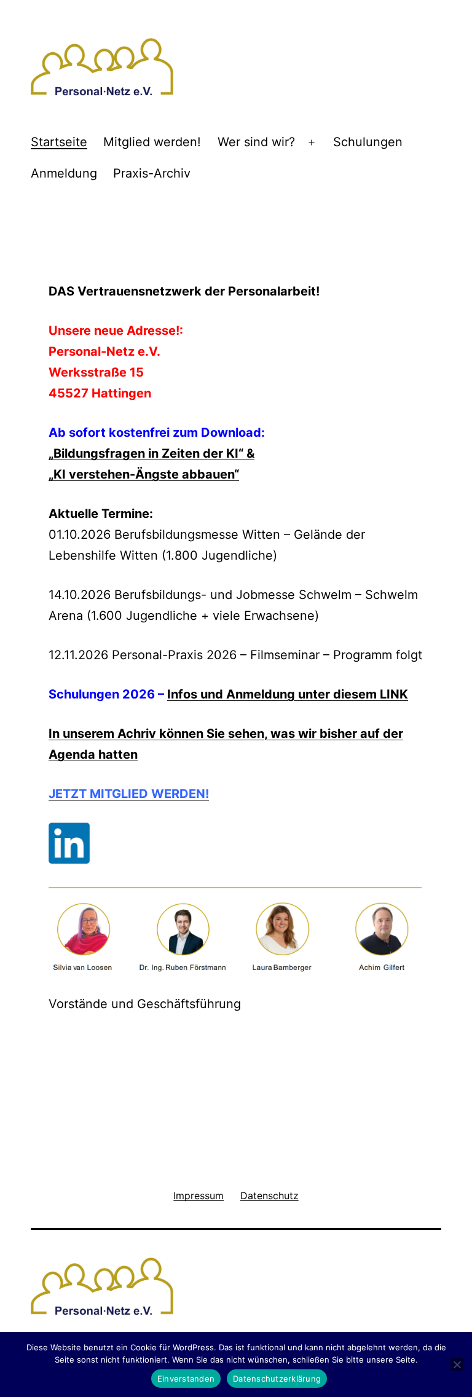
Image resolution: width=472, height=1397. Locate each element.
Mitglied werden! (152, 142)
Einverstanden (185, 1378)
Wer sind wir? (256, 142)
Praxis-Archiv (152, 173)
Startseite (59, 142)
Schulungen (368, 142)
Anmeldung (64, 173)
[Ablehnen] (456, 1364)
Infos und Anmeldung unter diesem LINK (287, 694)
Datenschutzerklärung (277, 1378)
